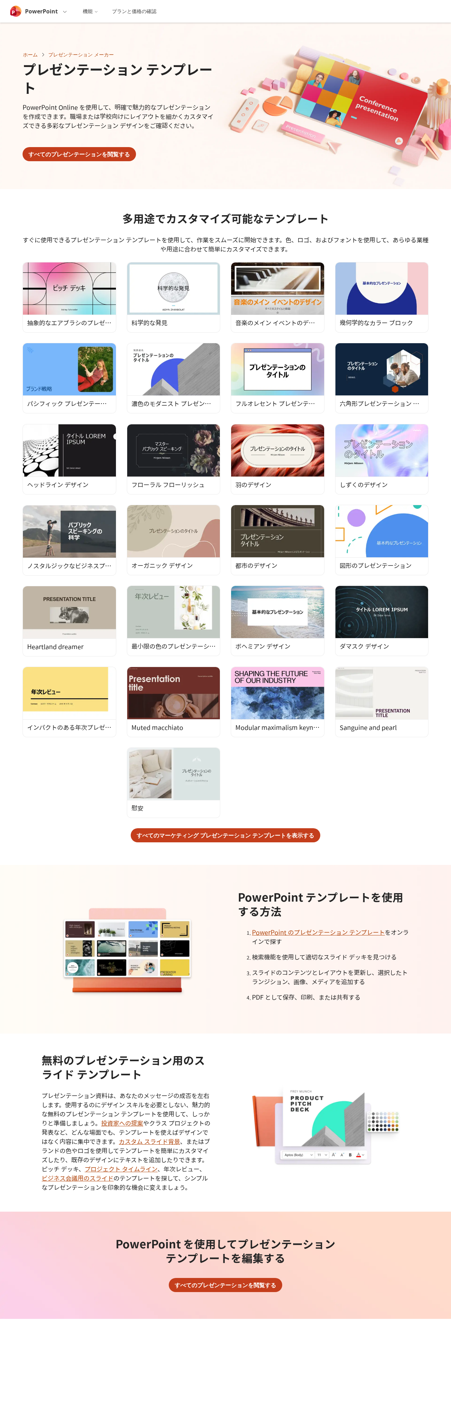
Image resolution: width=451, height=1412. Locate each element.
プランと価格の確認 (134, 11)
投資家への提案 (122, 1123)
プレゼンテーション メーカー (81, 54)
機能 (88, 11)
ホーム (30, 54)
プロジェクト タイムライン (121, 1169)
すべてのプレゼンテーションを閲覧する (79, 154)
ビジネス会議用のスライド (77, 1178)
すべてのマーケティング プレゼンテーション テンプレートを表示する (225, 835)
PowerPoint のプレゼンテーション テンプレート (318, 932)
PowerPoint (41, 11)
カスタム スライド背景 (149, 1141)
